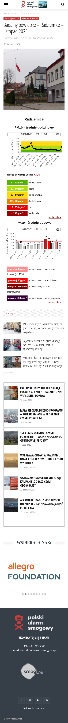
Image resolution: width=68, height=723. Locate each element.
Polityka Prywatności (34, 708)
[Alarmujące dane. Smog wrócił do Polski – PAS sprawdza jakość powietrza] (11, 505)
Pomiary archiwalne (30, 18)
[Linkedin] (38, 700)
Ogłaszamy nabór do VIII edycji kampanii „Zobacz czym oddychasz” (40, 481)
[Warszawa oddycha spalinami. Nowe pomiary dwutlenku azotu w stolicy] (11, 460)
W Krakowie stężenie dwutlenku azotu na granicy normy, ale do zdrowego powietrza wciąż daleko (43, 328)
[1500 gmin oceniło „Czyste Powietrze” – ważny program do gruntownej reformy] (11, 438)
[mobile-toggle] (6, 4)
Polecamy (9, 313)
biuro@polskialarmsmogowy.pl (38, 650)
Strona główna (10, 13)
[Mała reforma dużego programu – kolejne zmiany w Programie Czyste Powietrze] (11, 416)
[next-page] (11, 374)
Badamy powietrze (30, 13)
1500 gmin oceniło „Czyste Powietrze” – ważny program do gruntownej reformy (41, 437)
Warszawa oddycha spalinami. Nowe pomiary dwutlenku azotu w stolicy (41, 459)
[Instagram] (29, 700)
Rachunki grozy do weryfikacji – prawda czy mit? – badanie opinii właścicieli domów (41, 392)
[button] (63, 4)
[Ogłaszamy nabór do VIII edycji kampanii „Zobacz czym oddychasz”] (11, 483)
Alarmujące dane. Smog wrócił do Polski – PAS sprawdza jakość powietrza (41, 504)
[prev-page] (5, 374)
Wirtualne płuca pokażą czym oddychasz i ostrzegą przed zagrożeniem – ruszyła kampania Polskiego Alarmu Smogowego (43, 362)
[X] (46, 700)
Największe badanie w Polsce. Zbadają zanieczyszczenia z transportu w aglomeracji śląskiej (41, 345)
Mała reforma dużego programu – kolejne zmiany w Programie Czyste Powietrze (41, 414)
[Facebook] (21, 700)
